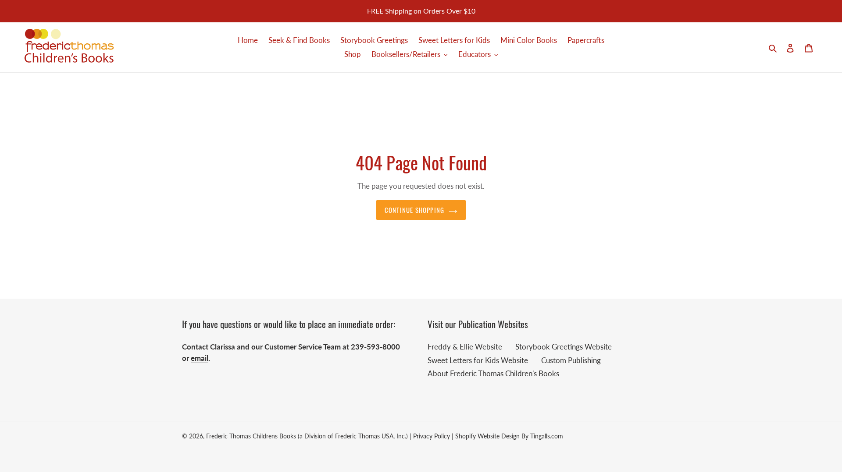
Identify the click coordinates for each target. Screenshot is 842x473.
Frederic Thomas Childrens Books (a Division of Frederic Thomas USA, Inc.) (307, 436)
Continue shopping (414, 210)
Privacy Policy (431, 436)
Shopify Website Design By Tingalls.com (509, 436)
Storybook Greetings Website (563, 346)
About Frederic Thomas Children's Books (493, 373)
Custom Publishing (571, 360)
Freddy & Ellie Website (465, 346)
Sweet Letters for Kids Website (478, 360)
